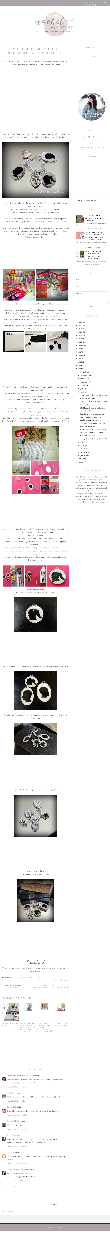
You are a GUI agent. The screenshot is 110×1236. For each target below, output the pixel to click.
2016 (80, 355)
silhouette (53, 977)
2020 (80, 342)
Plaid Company (46, 203)
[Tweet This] (61, 981)
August (83, 385)
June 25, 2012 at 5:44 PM (17, 1129)
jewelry (25, 977)
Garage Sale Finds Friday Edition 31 (93, 429)
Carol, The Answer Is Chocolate (21, 1075)
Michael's (43, 212)
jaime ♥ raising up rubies (18, 1169)
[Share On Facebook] (64, 981)
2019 (80, 345)
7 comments (6, 981)
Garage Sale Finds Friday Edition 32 (93, 395)
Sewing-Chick (13, 1121)
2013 (80, 365)
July (82, 389)
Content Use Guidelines (29, 3)
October (83, 379)
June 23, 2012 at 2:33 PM (17, 1115)
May (82, 442)
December (84, 372)
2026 (80, 322)
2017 (80, 352)
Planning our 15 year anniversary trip (94, 432)
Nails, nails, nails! (86, 405)
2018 (80, 349)
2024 (80, 329)
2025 (80, 325)
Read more (97, 229)
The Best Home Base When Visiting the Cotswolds (94, 218)
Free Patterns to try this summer (92, 414)
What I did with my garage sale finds (93, 401)
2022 (80, 335)
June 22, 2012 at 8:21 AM (17, 1101)
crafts (16, 977)
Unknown (11, 1152)
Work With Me (10, 3)
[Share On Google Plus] (67, 981)
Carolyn (10, 1093)
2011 (80, 459)
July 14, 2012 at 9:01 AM (16, 1181)
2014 (80, 362)
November (84, 375)
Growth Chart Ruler (87, 436)
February (84, 452)
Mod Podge (40, 209)
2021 (80, 339)
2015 (80, 359)
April (82, 446)
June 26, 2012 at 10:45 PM (17, 1146)
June (82, 392)
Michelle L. (12, 1107)
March (83, 449)
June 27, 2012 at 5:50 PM (17, 1163)
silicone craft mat (51, 548)
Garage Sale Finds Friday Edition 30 (93, 439)
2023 (80, 332)
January (83, 455)
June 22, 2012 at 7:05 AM (17, 1087)
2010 (80, 462)
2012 (80, 369)
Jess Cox (10, 1135)
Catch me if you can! (87, 398)
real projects (38, 977)
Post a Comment (11, 1187)
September (84, 382)
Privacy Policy (8, 1212)
